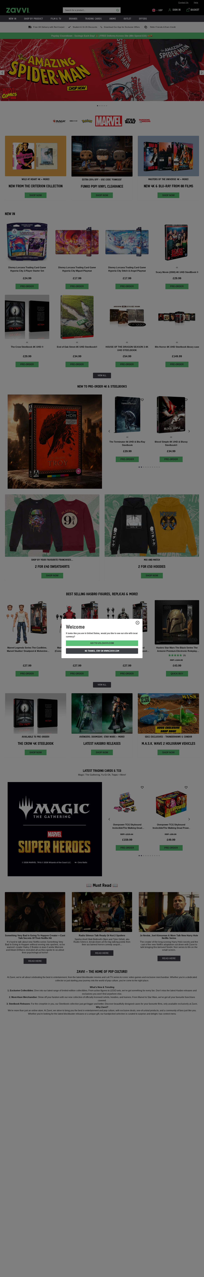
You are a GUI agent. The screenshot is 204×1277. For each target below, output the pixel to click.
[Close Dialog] (137, 622)
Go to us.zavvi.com (102, 643)
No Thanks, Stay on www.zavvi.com (102, 650)
